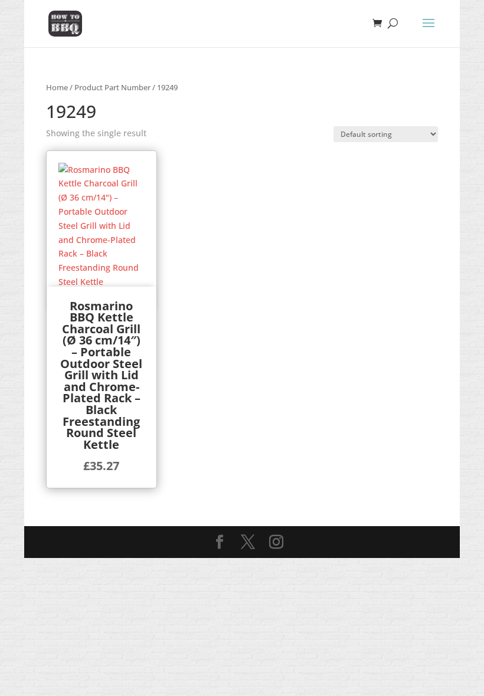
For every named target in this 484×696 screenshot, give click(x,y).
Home (57, 87)
